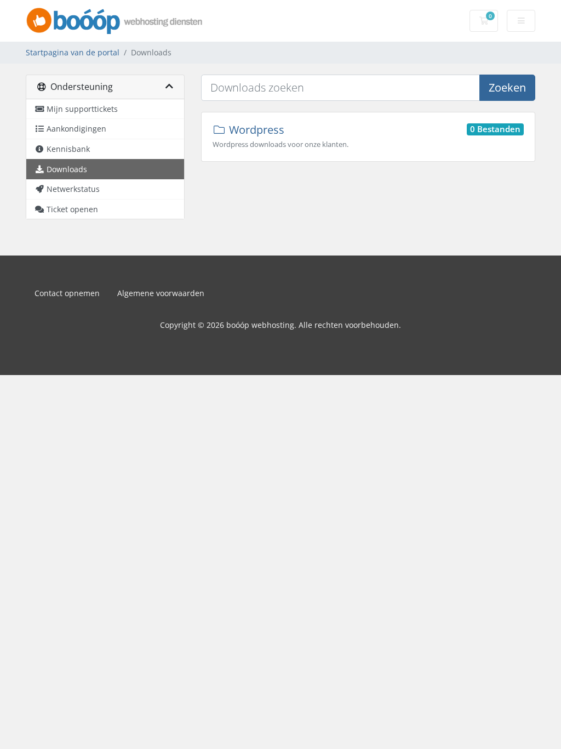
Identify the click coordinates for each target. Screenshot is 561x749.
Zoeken (507, 87)
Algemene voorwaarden (160, 293)
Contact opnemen (67, 293)
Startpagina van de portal (72, 52)
